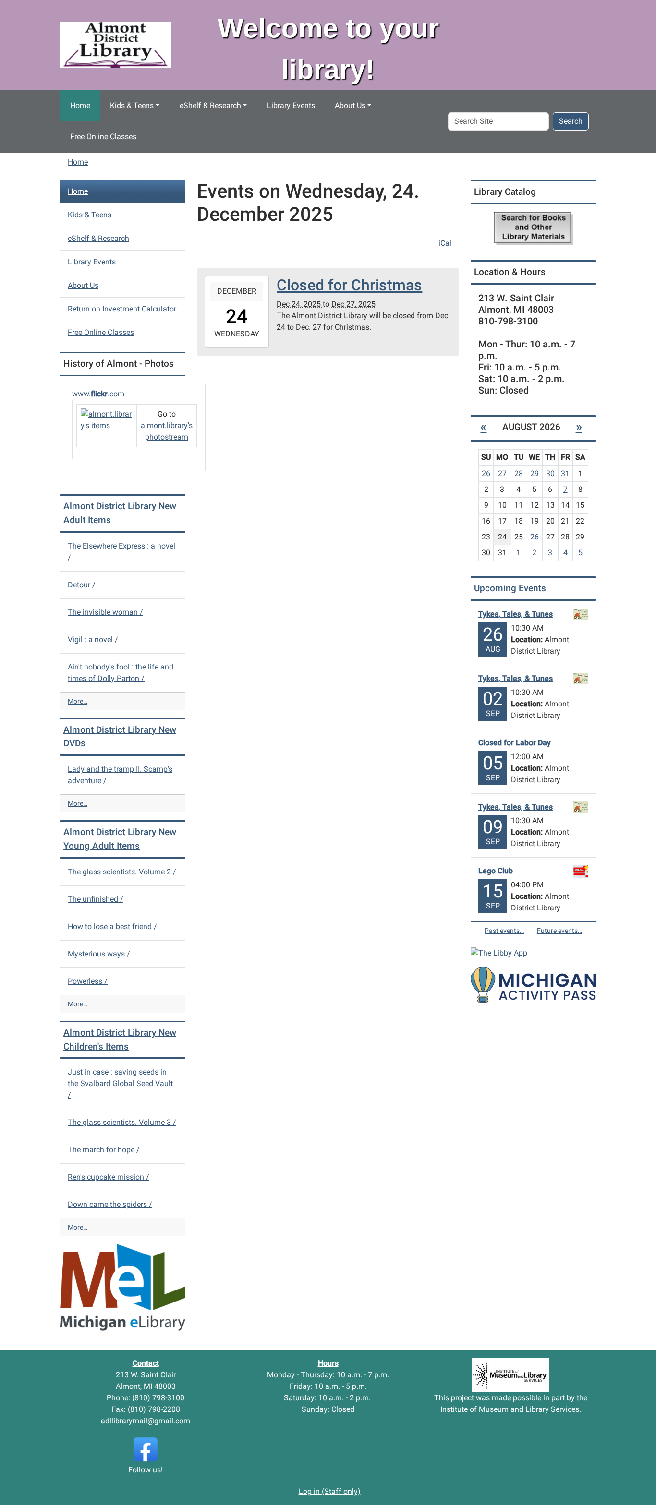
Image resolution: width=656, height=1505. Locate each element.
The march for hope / (104, 1149)
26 (534, 536)
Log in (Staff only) (330, 1491)
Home (80, 105)
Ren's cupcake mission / (108, 1177)
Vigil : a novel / (93, 639)
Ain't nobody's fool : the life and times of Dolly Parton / (120, 672)
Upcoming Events (510, 588)
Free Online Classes (103, 136)
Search (571, 121)
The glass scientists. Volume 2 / (122, 871)
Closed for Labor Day (514, 742)
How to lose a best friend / (112, 926)
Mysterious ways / (99, 953)
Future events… (559, 930)
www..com (98, 393)
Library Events (291, 105)
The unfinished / (95, 899)
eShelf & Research (210, 105)
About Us (350, 105)
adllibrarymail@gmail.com (145, 1420)
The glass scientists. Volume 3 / (122, 1122)
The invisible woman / (105, 612)
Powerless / (88, 981)
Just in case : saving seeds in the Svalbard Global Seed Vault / (120, 1083)
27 (502, 473)
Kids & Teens (132, 105)
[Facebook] (145, 1449)
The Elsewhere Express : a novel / (121, 551)
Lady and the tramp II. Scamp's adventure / (120, 774)
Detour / (82, 584)
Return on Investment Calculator (122, 308)
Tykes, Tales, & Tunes (515, 614)
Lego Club (495, 870)
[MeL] (122, 1286)
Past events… (504, 930)
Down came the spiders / (110, 1204)
